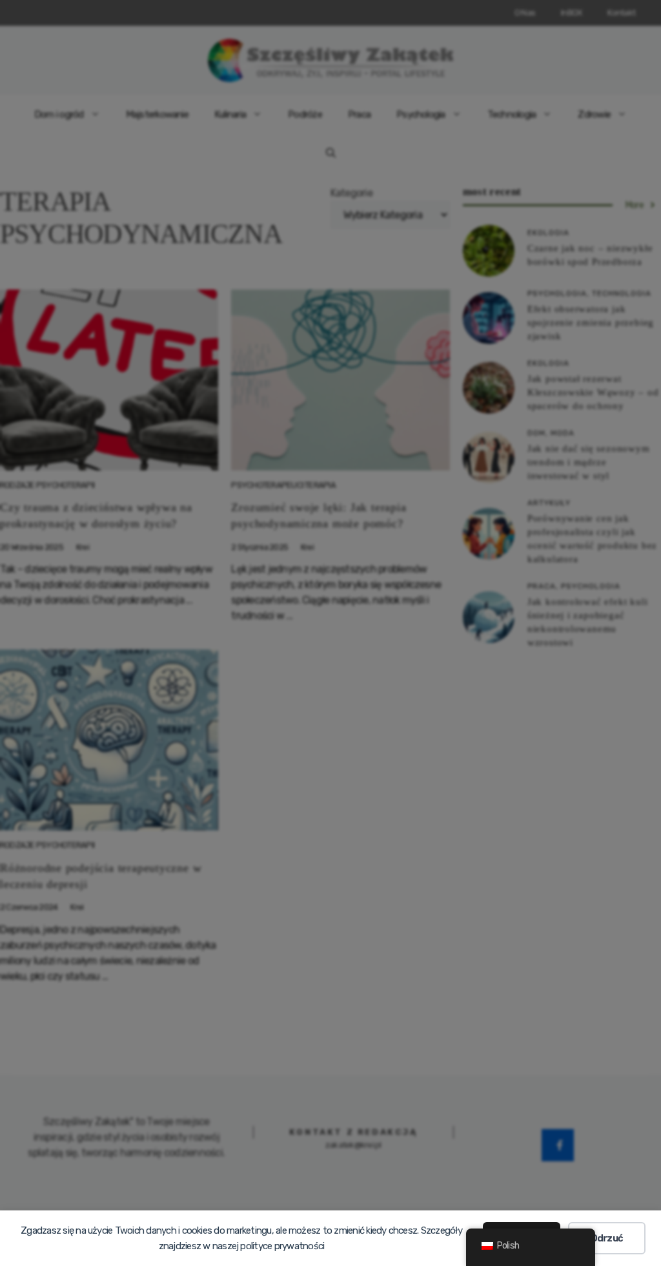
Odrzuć (607, 1238)
